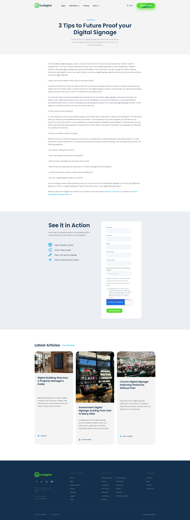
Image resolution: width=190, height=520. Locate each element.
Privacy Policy (55, 514)
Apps (63, 6)
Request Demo (146, 5)
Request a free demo (113, 191)
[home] (43, 5)
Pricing (86, 6)
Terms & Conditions (41, 514)
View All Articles (69, 345)
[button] (74, 5)
